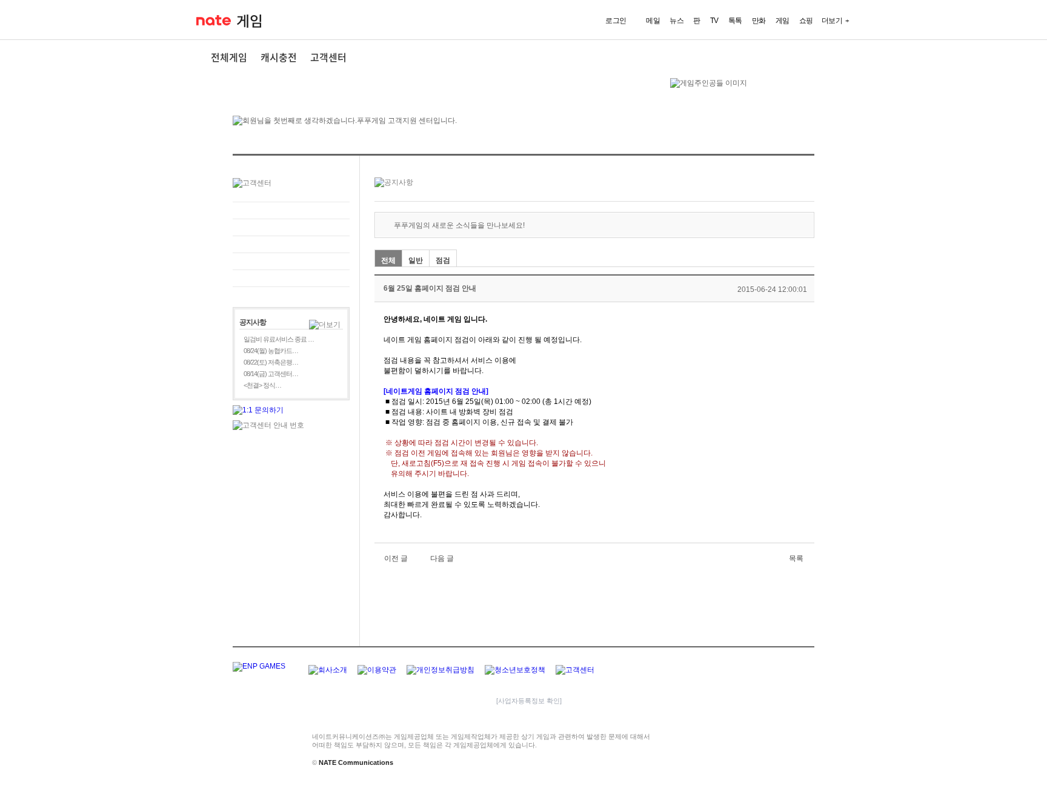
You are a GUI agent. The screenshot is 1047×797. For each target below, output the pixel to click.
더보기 (832, 20)
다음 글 (442, 558)
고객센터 (328, 57)
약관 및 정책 (291, 261)
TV (714, 20)
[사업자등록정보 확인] (529, 700)
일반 (415, 260)
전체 (388, 260)
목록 (796, 558)
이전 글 (396, 558)
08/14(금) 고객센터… (271, 373)
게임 (249, 21)
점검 (443, 260)
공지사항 (291, 244)
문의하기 (291, 210)
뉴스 (676, 20)
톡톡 (735, 20)
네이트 (213, 20)
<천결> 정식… (262, 385)
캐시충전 (279, 57)
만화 (759, 20)
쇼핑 (806, 20)
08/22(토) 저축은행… (271, 362)
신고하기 (291, 227)
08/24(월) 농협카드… (271, 350)
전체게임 (229, 57)
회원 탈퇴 (291, 278)
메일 (653, 20)
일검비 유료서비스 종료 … (279, 339)
